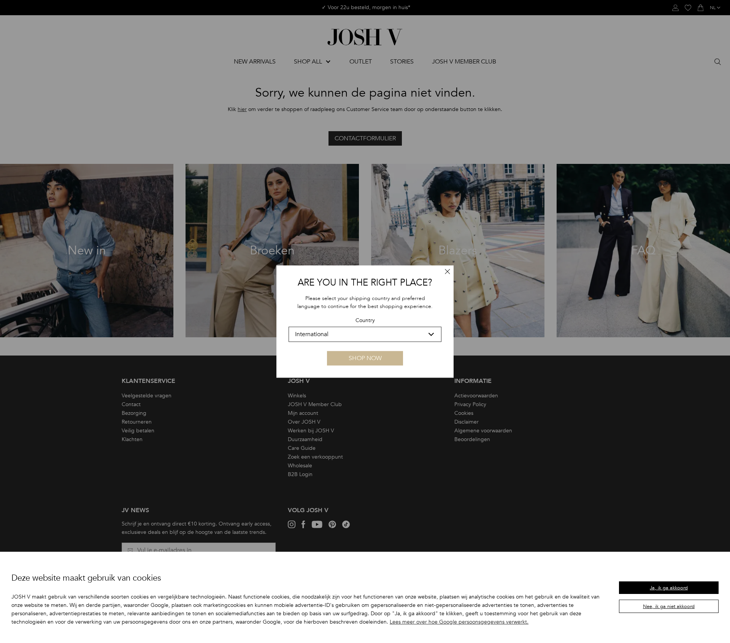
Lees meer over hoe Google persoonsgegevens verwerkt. (459, 622)
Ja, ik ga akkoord (669, 587)
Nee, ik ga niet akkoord (669, 606)
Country (365, 320)
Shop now (365, 358)
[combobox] (365, 334)
